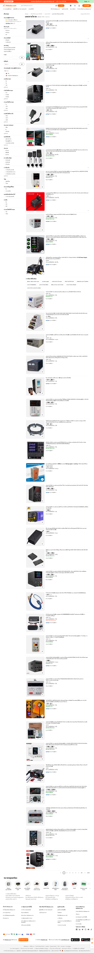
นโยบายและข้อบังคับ (26, 925)
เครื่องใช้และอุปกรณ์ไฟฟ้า (36, 14)
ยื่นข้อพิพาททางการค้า (63, 915)
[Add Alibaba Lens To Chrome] (23, 939)
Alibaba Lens (8, 939)
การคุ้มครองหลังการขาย (26, 918)
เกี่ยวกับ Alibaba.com (8, 906)
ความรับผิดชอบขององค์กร (9, 915)
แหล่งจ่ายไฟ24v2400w (31, 284)
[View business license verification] (60, 951)
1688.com (32, 946)
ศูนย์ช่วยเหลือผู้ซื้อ (62, 909)
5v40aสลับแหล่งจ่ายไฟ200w (82, 281)
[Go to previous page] (60, 872)
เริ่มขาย (77, 914)
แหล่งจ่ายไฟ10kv (69, 895)
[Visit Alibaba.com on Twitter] (82, 929)
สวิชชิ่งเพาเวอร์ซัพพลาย (71, 899)
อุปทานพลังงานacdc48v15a (13, 895)
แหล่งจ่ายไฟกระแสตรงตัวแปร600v (34, 287)
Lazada (47, 946)
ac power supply (45, 281)
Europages (68, 946)
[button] (56, 5)
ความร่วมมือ (78, 923)
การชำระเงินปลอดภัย (26, 909)
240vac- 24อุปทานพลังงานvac (33, 281)
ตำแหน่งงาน (6, 918)
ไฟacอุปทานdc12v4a (30, 899)
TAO (58, 946)
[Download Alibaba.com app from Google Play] (86, 939)
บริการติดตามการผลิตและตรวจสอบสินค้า (28, 921)
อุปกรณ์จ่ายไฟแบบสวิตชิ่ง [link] (58, 14)
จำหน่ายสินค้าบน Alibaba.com (82, 911)
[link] (92, 939)
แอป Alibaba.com (65, 939)
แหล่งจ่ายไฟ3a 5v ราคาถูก (52, 895)
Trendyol (63, 946)
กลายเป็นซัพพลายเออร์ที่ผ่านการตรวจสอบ (83, 920)
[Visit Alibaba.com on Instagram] (85, 929)
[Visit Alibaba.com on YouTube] (88, 929)
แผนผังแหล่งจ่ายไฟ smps (57, 281)
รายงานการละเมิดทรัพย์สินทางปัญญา (65, 921)
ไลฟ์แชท (60, 912)
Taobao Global (53, 946)
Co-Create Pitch (6, 912)
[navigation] (14, 444)
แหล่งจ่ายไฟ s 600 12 (11, 899)
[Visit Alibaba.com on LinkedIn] (79, 929)
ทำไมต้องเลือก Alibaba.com (9, 909)
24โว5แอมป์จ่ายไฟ (50, 897)
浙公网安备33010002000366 (71, 950)
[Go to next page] (85, 872)
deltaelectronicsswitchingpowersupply (15, 897)
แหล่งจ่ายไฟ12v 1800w (43, 284)
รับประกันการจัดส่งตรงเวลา (27, 915)
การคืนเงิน (60, 918)
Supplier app (44, 939)
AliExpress (26, 946)
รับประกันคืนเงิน (25, 912)
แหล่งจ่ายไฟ (47, 14)
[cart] (75, 5)
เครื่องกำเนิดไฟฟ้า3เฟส (69, 281)
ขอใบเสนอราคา (43, 912)
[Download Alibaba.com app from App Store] (75, 939)
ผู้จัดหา (54, 28)
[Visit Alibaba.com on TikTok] (91, 929)
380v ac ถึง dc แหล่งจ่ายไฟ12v (57, 284)
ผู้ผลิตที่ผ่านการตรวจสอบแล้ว (45, 909)
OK (22, 57)
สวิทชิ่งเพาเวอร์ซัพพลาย (51, 899)
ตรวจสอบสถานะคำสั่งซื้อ (81, 917)
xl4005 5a (28, 895)
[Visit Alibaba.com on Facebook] (77, 929)
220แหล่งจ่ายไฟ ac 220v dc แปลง (74, 897)
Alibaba (26, 14)
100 (81, 872)
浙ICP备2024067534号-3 (84, 950)
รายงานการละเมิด (62, 925)
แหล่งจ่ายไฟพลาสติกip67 (71, 284)
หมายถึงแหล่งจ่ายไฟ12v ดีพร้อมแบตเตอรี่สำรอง (35, 897)
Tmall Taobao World (39, 946)
